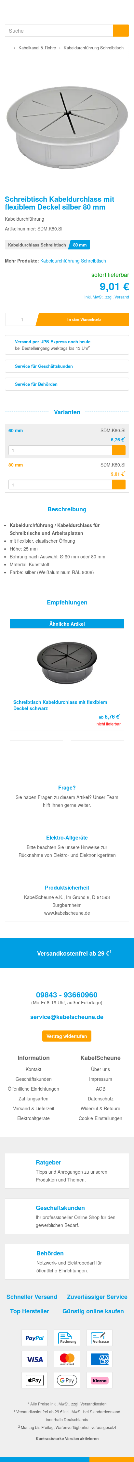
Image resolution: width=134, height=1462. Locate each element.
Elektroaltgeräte (33, 1118)
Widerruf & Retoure (100, 1108)
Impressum (100, 1079)
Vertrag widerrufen (67, 1036)
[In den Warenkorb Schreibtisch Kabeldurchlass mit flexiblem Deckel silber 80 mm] (119, 484)
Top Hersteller (29, 1311)
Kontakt (33, 1069)
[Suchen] (121, 31)
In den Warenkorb (83, 319)
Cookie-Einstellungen (100, 1118)
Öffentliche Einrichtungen (33, 1088)
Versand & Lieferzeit (33, 1108)
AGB (100, 1088)
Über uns (100, 1069)
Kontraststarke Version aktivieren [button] (67, 1438)
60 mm (15, 430)
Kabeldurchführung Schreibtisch (73, 260)
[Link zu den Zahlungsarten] (67, 1361)
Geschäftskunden (34, 1079)
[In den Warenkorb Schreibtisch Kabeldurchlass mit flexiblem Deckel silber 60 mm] (119, 450)
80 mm (15, 464)
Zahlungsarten (33, 1098)
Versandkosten (93, 1403)
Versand (121, 296)
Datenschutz (101, 1098)
